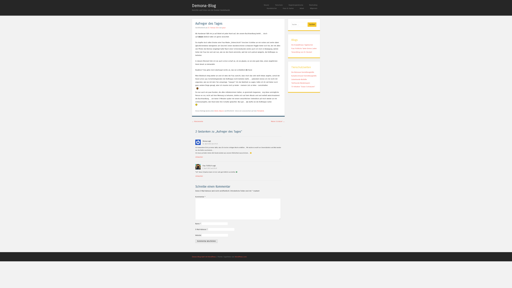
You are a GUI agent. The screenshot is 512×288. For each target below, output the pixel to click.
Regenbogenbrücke (296, 5)
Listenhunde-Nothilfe (299, 79)
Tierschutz (279, 5)
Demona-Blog (204, 5)
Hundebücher (272, 8)
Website (198, 235)
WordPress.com (241, 257)
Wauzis (266, 5)
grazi (224, 28)
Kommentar (200, 197)
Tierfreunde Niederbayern (300, 83)
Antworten (199, 157)
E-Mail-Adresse (201, 229)
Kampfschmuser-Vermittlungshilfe (304, 76)
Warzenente (197, 121)
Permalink (260, 111)
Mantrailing (313, 5)
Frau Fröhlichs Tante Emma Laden (304, 48)
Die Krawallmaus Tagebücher (302, 45)
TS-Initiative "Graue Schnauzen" (303, 87)
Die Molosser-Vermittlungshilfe (302, 72)
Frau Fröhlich (207, 166)
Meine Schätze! (278, 121)
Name (198, 224)
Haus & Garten (288, 8)
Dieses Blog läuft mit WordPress (204, 257)
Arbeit (302, 8)
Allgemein (313, 8)
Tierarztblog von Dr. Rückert (301, 52)
